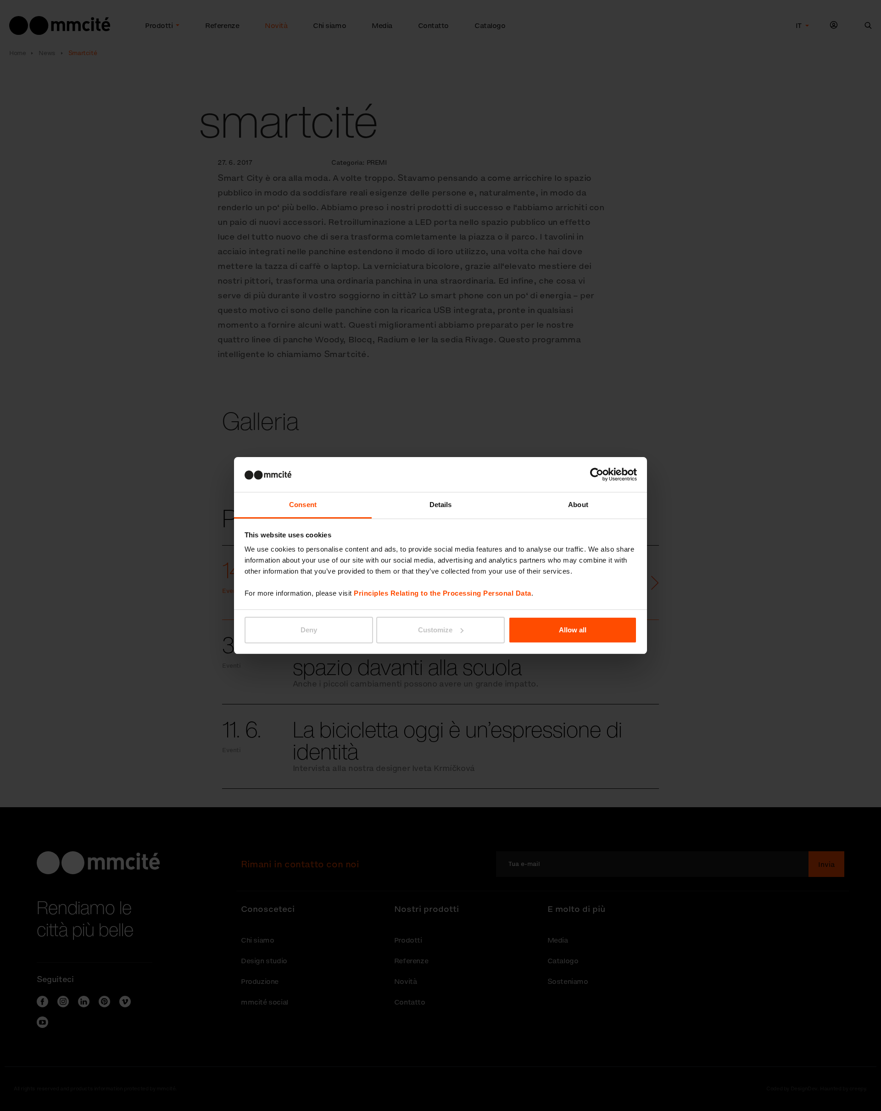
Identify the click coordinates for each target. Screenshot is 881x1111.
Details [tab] (440, 504)
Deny (309, 630)
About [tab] (578, 504)
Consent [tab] (303, 504)
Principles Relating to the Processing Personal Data (442, 593)
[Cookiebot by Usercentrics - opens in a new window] (597, 474)
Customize (435, 630)
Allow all (572, 630)
